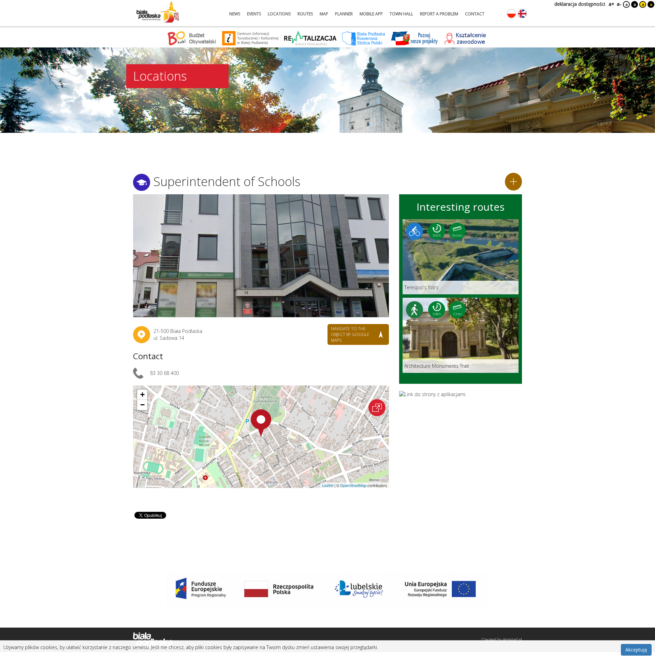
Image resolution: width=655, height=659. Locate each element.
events (254, 14)
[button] (261, 423)
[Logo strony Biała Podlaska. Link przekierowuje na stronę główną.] (157, 12)
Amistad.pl (512, 640)
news (234, 14)
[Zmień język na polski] (511, 13)
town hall (401, 14)
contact (474, 14)
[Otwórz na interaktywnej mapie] (376, 407)
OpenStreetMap (353, 485)
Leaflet (327, 485)
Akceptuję (636, 649)
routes (305, 14)
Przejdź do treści (19, 4)
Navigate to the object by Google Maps (350, 334)
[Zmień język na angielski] (522, 13)
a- (619, 4)
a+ (611, 4)
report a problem (439, 14)
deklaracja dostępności (579, 4)
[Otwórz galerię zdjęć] (261, 255)
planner (344, 14)
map (324, 14)
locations (279, 14)
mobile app (371, 14)
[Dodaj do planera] (513, 182)
